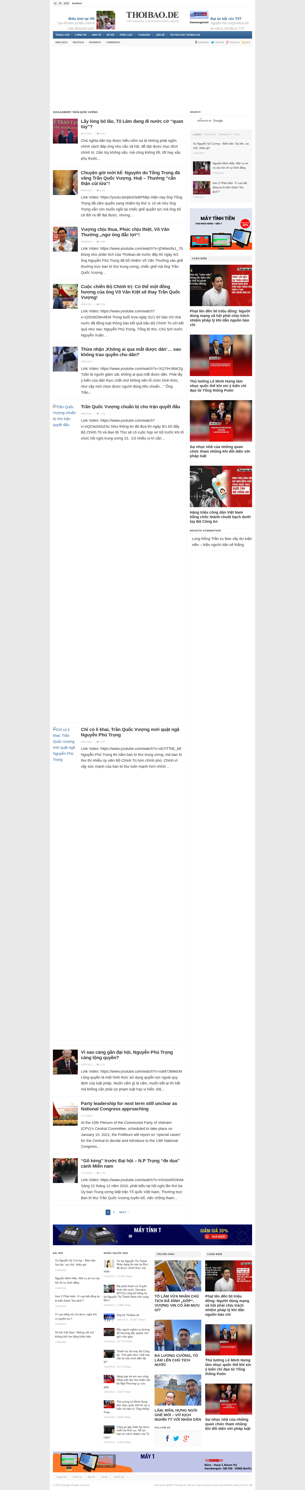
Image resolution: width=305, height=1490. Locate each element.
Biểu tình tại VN (81, 19)
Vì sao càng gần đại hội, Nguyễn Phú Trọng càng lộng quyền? (127, 1055)
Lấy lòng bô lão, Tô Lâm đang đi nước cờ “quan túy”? (132, 124)
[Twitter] (178, 1440)
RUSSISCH (95, 42)
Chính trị (81, 35)
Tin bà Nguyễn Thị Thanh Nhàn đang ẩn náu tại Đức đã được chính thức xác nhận (126, 1266)
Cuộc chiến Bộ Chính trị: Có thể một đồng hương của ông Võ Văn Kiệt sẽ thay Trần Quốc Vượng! (130, 292)
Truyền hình (165, 1254)
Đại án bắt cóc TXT (226, 19)
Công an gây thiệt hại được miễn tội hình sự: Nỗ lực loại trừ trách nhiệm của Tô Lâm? (127, 1432)
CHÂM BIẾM (199, 258)
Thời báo (65, 1485)
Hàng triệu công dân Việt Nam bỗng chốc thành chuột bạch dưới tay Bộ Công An (220, 517)
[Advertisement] (152, 78)
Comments (225, 135)
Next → (124, 1212)
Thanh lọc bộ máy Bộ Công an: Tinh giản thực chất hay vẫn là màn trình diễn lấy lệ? (127, 1356)
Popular (210, 135)
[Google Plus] (188, 1440)
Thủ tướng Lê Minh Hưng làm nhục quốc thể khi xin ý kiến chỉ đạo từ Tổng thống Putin (218, 385)
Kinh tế (96, 35)
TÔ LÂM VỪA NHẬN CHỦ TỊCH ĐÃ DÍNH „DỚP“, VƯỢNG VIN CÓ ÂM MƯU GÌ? (177, 1303)
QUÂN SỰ (119, 1477)
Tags (237, 135)
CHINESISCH (113, 42)
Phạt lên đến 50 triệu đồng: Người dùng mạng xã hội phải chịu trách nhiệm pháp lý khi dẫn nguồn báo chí (220, 318)
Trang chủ (63, 35)
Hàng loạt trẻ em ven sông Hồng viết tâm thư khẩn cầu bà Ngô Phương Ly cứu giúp (127, 1382)
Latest (197, 135)
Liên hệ (160, 35)
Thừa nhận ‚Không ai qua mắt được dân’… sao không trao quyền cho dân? (131, 352)
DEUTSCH (78, 42)
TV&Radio (144, 35)
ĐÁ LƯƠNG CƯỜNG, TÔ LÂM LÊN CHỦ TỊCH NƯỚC (176, 1360)
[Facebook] (169, 1440)
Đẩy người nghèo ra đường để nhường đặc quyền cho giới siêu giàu (133, 1333)
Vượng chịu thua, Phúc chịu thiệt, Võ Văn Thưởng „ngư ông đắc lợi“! (125, 232)
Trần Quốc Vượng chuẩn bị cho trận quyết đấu (130, 406)
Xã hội (110, 35)
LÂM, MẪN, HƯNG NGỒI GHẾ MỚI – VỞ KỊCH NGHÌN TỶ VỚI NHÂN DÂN (178, 1415)
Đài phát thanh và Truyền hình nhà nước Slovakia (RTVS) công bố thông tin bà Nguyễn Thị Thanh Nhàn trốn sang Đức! (126, 1293)
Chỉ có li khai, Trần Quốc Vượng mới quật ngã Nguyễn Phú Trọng (130, 732)
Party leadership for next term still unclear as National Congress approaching (129, 1106)
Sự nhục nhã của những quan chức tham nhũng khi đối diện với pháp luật (220, 451)
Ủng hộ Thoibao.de (128, 1315)
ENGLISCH (61, 42)
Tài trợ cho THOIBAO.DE (185, 35)
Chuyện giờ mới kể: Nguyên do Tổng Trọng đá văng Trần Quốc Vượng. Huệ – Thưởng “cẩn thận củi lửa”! (130, 178)
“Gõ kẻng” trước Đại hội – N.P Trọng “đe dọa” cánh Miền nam (130, 1163)
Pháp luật (126, 35)
